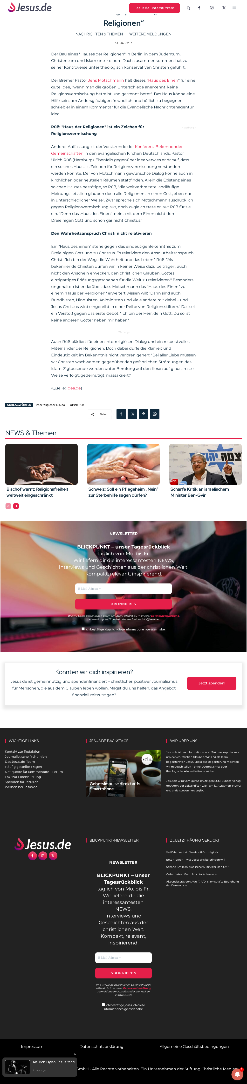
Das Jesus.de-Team (20, 761)
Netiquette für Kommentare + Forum (34, 772)
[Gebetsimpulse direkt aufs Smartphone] (124, 773)
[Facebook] (199, 8)
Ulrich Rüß (77, 405)
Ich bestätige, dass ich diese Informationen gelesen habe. (125, 629)
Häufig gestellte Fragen (23, 767)
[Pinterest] (143, 414)
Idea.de (74, 388)
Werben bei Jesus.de (21, 787)
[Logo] (43, 844)
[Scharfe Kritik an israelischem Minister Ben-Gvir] (205, 464)
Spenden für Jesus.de (22, 782)
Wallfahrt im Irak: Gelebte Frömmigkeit (192, 852)
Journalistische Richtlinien (26, 756)
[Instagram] (212, 8)
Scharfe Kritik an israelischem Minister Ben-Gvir (197, 867)
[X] (224, 8)
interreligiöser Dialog (50, 405)
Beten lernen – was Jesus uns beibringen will (195, 859)
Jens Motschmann (106, 80)
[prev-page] (8, 506)
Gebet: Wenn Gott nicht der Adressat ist (192, 874)
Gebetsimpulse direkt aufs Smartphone (115, 786)
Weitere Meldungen (150, 34)
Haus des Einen (163, 80)
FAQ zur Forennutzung (23, 777)
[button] (189, 8)
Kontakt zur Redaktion (22, 751)
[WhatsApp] (154, 414)
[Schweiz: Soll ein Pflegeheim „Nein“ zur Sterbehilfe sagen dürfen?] (123, 464)
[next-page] (16, 506)
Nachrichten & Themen (99, 34)
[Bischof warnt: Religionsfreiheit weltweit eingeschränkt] (41, 464)
